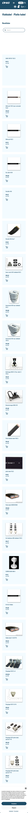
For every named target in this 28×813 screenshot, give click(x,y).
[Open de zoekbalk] (25, 3)
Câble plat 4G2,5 (9, 139)
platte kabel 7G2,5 (10, 471)
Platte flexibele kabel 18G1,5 (12, 438)
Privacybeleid (16, 811)
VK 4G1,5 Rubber (9, 604)
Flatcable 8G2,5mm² (10, 239)
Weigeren (14, 808)
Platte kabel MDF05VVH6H (11, 505)
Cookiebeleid (11, 811)
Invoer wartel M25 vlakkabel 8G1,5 (13, 272)
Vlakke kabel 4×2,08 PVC (11, 638)
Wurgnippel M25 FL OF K (11, 704)
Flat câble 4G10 (9, 172)
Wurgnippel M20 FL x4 (10, 671)
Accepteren (14, 803)
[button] (26, 788)
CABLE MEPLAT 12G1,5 (10, 58)
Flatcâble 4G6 (9, 191)
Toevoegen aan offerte (10, 67)
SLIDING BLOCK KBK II (10, 571)
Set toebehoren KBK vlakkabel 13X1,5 (14, 538)
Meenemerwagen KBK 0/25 (12, 405)
